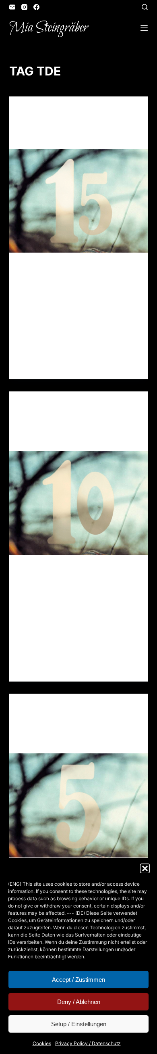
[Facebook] (36, 7)
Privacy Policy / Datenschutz (88, 1043)
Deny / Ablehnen (78, 1001)
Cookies (42, 1043)
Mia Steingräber (48, 28)
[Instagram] (24, 7)
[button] (145, 868)
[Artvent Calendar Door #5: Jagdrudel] (78, 805)
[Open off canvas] (144, 27)
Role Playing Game (101, 112)
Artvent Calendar (47, 112)
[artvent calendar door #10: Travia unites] (78, 503)
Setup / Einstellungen (78, 1024)
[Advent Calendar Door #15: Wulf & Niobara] (78, 201)
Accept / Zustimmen (78, 979)
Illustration (93, 407)
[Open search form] (145, 7)
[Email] (12, 7)
